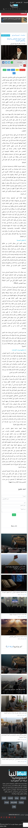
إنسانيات (21, 802)
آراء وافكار (23, 798)
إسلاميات (23, 35)
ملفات (14, 807)
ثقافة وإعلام (14, 802)
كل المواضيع (19, 2)
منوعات (6, 802)
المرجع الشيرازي (16, 35)
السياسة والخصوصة (24, 821)
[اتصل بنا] (20, 9)
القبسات (8, 70)
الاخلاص (4, 70)
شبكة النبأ (10, 646)
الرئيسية (26, 2)
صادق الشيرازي (22, 70)
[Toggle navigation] (26, 11)
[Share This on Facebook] (3, 62)
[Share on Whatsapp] (12, 62)
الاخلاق (17, 70)
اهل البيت (13, 70)
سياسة (16, 798)
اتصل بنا (12, 2)
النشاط (14, 73)
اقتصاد (4, 798)
